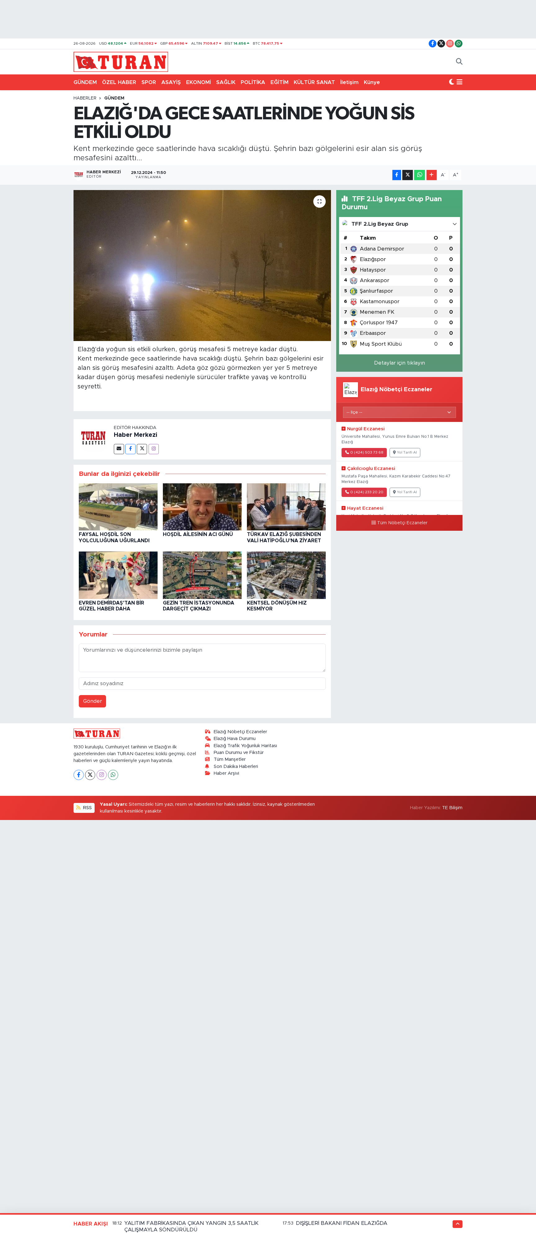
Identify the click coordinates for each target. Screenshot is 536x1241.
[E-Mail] (119, 449)
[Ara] (459, 62)
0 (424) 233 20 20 (366, 492)
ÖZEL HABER (119, 82)
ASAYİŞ (171, 82)
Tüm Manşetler (230, 759)
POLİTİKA (253, 82)
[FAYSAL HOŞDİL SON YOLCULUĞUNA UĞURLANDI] (118, 506)
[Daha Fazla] (432, 175)
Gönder (92, 701)
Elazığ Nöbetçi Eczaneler (240, 731)
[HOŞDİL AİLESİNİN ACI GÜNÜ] (202, 506)
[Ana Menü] (459, 82)
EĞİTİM (279, 82)
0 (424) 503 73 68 (366, 452)
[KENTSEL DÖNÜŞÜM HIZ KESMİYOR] (286, 575)
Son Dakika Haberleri (236, 766)
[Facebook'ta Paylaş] (396, 175)
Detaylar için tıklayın (399, 363)
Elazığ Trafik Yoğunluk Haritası (245, 745)
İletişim (349, 82)
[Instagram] (154, 449)
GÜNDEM (85, 82)
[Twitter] (142, 449)
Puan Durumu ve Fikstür (239, 752)
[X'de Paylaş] (407, 175)
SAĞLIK (225, 82)
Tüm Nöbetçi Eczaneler (402, 523)
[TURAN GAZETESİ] (121, 61)
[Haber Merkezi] (94, 438)
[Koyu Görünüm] (451, 82)
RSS (87, 807)
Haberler (85, 98)
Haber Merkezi (135, 435)
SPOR (148, 82)
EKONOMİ (198, 82)
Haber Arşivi (226, 773)
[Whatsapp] (113, 775)
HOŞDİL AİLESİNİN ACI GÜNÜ (198, 534)
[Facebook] (130, 449)
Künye (372, 82)
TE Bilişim (452, 807)
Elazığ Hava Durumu (235, 738)
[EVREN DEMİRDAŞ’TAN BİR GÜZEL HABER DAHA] (118, 575)
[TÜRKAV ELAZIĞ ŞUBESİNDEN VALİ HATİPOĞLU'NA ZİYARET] (286, 506)
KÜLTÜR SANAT (314, 82)
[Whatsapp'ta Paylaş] (419, 175)
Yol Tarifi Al (407, 452)
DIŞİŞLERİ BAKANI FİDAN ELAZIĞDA (341, 1223)
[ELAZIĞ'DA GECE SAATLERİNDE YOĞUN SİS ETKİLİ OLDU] (202, 265)
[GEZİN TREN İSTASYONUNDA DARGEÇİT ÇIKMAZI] (202, 575)
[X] (90, 775)
